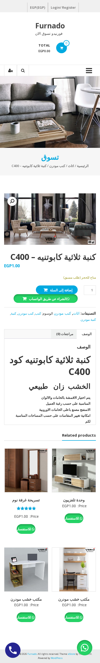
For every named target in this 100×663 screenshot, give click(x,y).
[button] (12, 201)
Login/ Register (63, 7)
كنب (38, 313)
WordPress (57, 658)
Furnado (50, 25)
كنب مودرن (57, 165)
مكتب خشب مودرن (73, 599)
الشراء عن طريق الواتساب (48, 298)
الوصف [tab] (87, 334)
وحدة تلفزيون (74, 499)
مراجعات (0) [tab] (64, 334)
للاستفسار (72, 518)
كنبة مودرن (88, 319)
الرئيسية (83, 165)
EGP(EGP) (37, 7)
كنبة (13, 313)
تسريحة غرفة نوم (26, 499)
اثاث (71, 165)
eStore (71, 654)
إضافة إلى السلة (61, 290)
